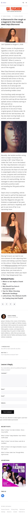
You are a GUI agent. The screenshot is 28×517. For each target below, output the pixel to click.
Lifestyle (21, 16)
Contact (15, 511)
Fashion (16, 16)
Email (3, 396)
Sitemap (3, 511)
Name (3, 389)
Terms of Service (5, 509)
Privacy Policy (14, 509)
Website (3, 403)
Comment (4, 373)
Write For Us (22, 511)
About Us (9, 511)
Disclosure (22, 509)
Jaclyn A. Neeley (12, 315)
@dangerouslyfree (11, 265)
